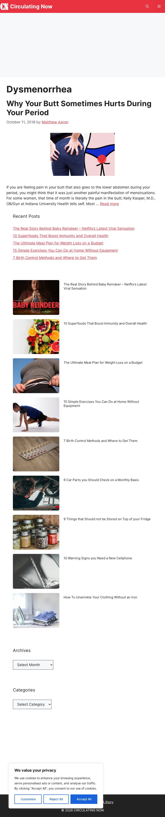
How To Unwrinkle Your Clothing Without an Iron (100, 597)
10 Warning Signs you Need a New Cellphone (98, 558)
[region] (56, 785)
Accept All (84, 799)
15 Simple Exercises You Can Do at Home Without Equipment (65, 250)
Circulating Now (31, 6)
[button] (147, 6)
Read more (109, 204)
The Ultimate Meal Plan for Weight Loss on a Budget (58, 243)
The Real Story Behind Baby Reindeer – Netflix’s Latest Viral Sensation (73, 228)
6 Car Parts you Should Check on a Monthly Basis (101, 480)
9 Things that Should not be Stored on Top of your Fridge (107, 519)
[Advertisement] (82, 45)
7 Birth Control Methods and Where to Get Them (55, 258)
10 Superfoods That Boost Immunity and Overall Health (60, 236)
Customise (28, 799)
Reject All (56, 799)
